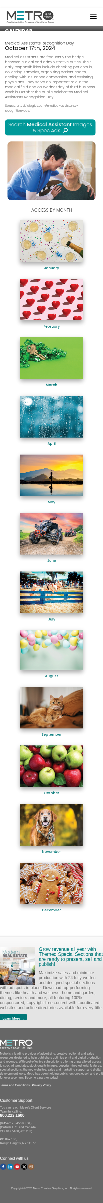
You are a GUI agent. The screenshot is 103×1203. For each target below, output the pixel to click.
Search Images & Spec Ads (50, 127)
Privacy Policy (41, 1085)
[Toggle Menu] (92, 17)
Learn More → (13, 1018)
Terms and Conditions (15, 1085)
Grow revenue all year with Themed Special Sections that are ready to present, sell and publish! (71, 956)
